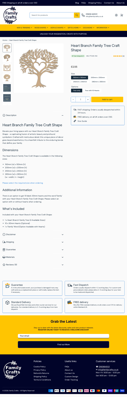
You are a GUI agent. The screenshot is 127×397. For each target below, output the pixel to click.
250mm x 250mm (80, 82)
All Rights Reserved (27, 391)
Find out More (63, 344)
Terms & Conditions (42, 380)
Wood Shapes (40, 28)
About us (69, 370)
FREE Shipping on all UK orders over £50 (19, 3)
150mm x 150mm (79, 77)
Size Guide (82, 121)
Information (102, 28)
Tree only (76, 90)
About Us (120, 3)
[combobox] (55, 15)
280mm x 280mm (99, 82)
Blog (77, 3)
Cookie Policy (40, 366)
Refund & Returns (41, 373)
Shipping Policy (95, 3)
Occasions (87, 28)
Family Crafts (14, 391)
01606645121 (104, 366)
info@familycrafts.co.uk (108, 369)
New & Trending (23, 28)
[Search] (76, 15)
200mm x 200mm (98, 77)
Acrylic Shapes (56, 28)
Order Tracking (71, 380)
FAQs (83, 3)
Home (4, 40)
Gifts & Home (73, 28)
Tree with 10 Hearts (92, 90)
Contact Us (109, 3)
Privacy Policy (40, 370)
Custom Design (71, 376)
